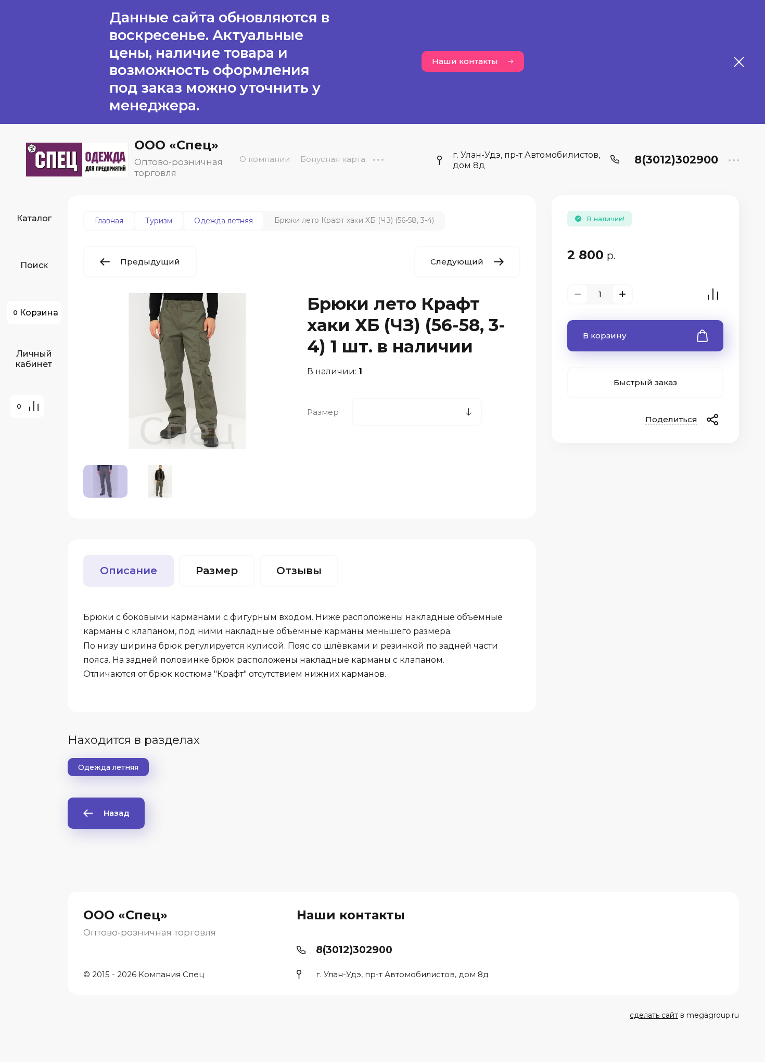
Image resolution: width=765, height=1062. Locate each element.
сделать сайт (654, 1015)
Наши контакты (465, 61)
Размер (217, 570)
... (378, 159)
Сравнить (713, 294)
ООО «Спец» (176, 145)
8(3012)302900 (676, 159)
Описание (128, 570)
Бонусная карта (332, 159)
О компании (264, 159)
